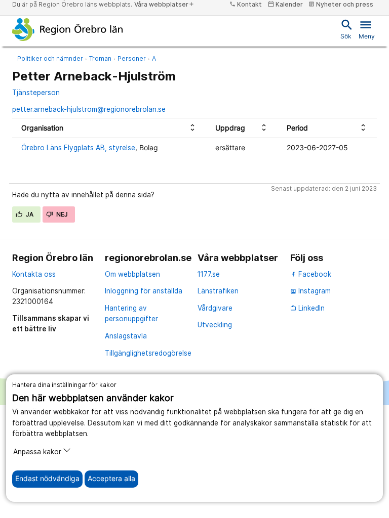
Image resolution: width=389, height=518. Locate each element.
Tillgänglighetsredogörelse (148, 353)
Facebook (313, 274)
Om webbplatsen (132, 274)
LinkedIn (307, 308)
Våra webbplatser (164, 4)
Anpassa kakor (37, 452)
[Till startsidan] (67, 29)
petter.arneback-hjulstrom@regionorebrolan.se (89, 109)
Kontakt (245, 4)
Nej (61, 214)
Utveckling (215, 325)
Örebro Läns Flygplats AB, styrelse (78, 148)
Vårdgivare (215, 308)
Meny (367, 29)
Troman (100, 58)
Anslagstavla (126, 336)
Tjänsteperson (36, 93)
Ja (29, 214)
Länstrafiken (218, 291)
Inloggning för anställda (143, 291)
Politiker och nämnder (50, 58)
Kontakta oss (34, 274)
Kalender (285, 4)
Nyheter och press (340, 4)
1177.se (209, 274)
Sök (346, 29)
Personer (132, 58)
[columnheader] (109, 128)
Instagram (310, 291)
